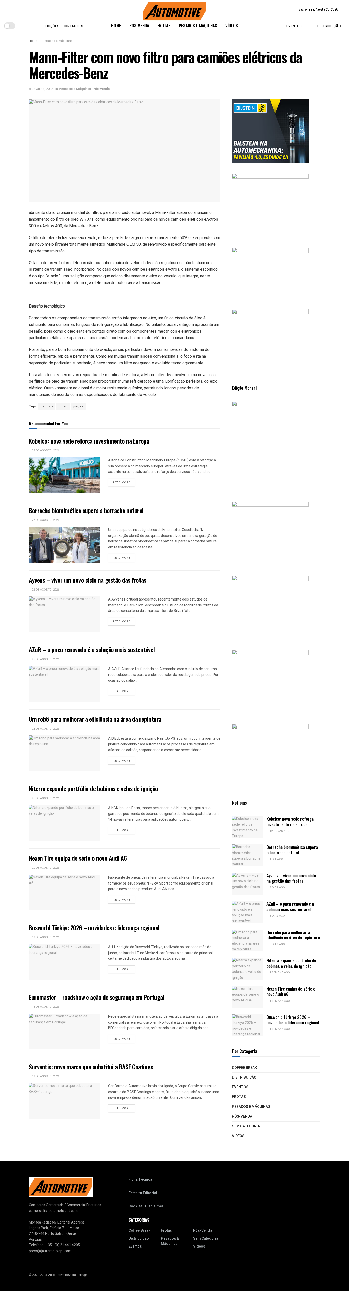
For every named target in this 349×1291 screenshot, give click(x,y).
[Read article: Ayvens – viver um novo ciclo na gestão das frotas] (64, 614)
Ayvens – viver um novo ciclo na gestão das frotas (87, 579)
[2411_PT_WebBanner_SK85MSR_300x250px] (270, 681)
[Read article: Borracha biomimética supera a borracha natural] (64, 545)
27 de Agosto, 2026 (45, 520)
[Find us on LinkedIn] (32, 25)
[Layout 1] (270, 131)
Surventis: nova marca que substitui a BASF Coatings (91, 1066)
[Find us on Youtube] (24, 25)
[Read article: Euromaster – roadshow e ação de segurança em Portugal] (64, 1031)
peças (78, 406)
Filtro (63, 406)
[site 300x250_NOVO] (270, 533)
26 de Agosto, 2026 (45, 589)
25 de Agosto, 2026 (45, 659)
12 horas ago (279, 831)
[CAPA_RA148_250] (264, 446)
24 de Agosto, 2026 (45, 729)
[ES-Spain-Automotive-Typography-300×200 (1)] (270, 273)
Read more (124, 482)
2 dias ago (277, 887)
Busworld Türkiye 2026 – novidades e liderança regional (94, 927)
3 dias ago (277, 916)
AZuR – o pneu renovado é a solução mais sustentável (92, 649)
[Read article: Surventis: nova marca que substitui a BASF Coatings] (64, 1101)
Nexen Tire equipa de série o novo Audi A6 (78, 858)
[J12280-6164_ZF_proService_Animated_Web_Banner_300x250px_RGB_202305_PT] (270, 607)
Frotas (164, 25)
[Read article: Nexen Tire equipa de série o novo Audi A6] (64, 892)
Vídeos (231, 25)
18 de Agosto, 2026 (45, 1007)
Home (116, 25)
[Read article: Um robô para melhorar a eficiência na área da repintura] (64, 753)
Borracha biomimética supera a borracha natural (86, 510)
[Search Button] (269, 25)
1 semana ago (279, 972)
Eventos (294, 26)
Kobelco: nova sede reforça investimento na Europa (89, 440)
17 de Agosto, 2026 (45, 1076)
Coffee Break (244, 1067)
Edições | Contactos (64, 26)
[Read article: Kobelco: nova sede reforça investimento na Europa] (64, 475)
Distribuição (329, 26)
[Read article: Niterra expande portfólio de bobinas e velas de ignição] (64, 823)
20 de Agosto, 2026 (45, 868)
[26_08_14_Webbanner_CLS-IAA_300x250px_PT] (270, 205)
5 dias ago (277, 944)
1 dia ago (276, 859)
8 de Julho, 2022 (41, 88)
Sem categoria (246, 1126)
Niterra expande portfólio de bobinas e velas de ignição (93, 788)
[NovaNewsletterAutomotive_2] (270, 755)
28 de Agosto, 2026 (45, 450)
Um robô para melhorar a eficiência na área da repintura (95, 718)
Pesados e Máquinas (198, 25)
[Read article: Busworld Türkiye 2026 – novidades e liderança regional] (64, 962)
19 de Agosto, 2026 (45, 937)
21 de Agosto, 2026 (45, 798)
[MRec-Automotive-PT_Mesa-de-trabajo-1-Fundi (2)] (270, 341)
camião (47, 406)
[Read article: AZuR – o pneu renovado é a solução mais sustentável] (64, 684)
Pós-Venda (139, 25)
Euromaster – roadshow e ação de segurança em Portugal (96, 997)
